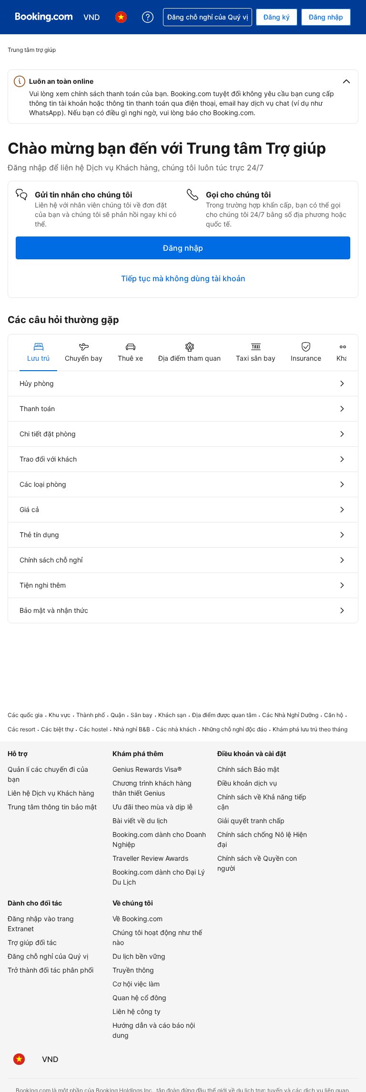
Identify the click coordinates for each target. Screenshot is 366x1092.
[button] (183, 81)
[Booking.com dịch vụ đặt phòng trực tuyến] (43, 17)
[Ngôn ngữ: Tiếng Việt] (19, 1059)
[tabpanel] (183, 497)
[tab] (38, 352)
